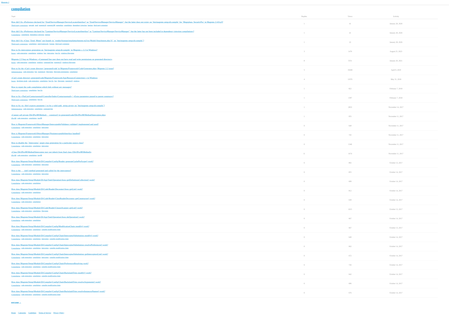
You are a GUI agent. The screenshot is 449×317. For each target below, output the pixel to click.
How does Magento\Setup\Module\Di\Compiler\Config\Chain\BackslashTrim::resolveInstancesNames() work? (58, 291)
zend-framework (43, 44)
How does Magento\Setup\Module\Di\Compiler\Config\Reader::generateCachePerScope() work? (52, 161)
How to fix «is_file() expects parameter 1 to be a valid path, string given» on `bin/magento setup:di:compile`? (58, 105)
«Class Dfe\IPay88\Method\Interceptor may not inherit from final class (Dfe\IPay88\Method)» (51, 152)
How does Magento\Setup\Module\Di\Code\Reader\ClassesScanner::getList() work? (47, 208)
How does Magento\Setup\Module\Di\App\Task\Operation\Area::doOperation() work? (48, 217)
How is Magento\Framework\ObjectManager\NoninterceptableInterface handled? (45, 133)
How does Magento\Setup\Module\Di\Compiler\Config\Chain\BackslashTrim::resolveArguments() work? (56, 282)
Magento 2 (5, 2)
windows (40, 53)
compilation (68, 25)
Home (13, 313)
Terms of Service (45, 313)
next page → (16, 302)
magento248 (51, 25)
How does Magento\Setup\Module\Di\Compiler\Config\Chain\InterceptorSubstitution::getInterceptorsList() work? (59, 254)
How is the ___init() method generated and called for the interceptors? (41, 170)
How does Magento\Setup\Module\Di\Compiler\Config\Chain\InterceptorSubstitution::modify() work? (54, 235)
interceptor (50, 53)
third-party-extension (101, 25)
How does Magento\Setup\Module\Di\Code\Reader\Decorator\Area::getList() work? (47, 189)
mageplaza (59, 25)
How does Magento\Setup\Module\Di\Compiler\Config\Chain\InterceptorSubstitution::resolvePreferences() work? (59, 245)
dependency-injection (80, 25)
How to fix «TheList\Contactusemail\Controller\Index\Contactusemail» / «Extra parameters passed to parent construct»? (62, 96)
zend (36, 25)
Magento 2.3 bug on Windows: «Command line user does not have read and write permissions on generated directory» (61, 59)
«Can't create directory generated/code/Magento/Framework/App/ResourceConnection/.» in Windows (54, 78)
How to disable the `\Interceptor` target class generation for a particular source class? (47, 143)
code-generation (22, 53)
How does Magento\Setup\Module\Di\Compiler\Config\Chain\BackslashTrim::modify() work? (51, 273)
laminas (90, 25)
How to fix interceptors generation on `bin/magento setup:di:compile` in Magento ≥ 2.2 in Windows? (54, 50)
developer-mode (22, 81)
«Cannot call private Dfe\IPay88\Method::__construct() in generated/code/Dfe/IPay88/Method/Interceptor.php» (58, 115)
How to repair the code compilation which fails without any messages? (41, 87)
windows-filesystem (67, 53)
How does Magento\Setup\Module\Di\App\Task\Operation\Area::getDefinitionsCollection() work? (53, 180)
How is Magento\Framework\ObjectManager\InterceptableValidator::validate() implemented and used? (55, 124)
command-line (48, 62)
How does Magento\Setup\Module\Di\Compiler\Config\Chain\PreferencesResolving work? (50, 263)
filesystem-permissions (61, 72)
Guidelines (32, 313)
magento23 (57, 62)
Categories (22, 313)
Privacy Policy (58, 313)
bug (45, 53)
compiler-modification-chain (51, 229)
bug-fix (57, 53)
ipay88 (40, 118)
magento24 (42, 25)
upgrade (31, 25)
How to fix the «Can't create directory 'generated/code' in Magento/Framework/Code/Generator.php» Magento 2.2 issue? (62, 68)
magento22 (41, 72)
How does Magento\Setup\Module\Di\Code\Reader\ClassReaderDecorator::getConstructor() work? (53, 198)
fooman (51, 44)
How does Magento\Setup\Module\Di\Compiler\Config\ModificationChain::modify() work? (50, 226)
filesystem (49, 72)
